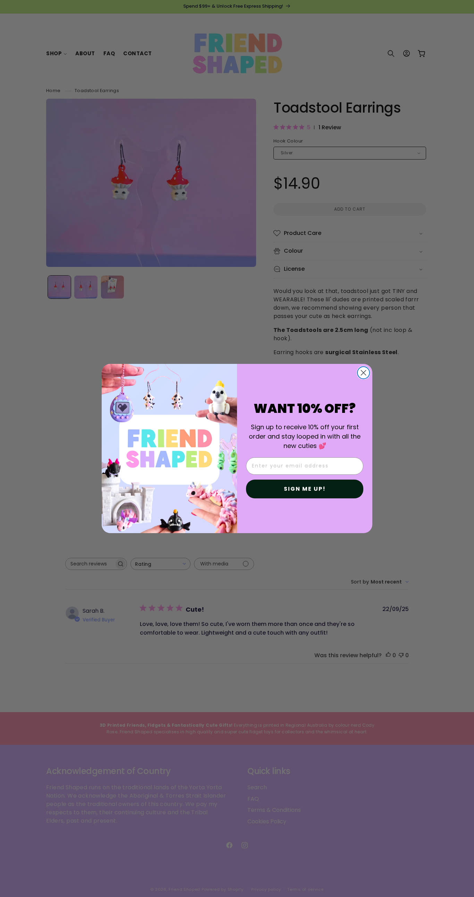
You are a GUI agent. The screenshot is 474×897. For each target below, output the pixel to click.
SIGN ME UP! (305, 489)
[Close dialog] (363, 373)
